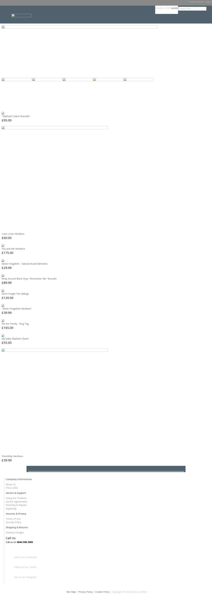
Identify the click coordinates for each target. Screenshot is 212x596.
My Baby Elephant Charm (15, 338)
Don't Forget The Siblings (15, 293)
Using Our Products (16, 498)
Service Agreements (16, 501)
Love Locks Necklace (13, 233)
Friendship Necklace (12, 456)
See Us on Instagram (25, 577)
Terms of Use (13, 518)
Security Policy (13, 522)
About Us (11, 484)
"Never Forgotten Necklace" (17, 308)
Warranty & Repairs (16, 505)
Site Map (71, 591)
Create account (196, 1)
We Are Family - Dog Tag (15, 323)
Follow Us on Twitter (25, 567)
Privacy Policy (85, 591)
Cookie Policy (102, 591)
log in (208, 1)
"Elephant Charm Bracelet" (16, 116)
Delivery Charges (15, 532)
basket (174, 8)
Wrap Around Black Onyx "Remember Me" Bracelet (29, 278)
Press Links (12, 487)
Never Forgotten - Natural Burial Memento (25, 263)
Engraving (11, 508)
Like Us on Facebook (25, 557)
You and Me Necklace (13, 248)
